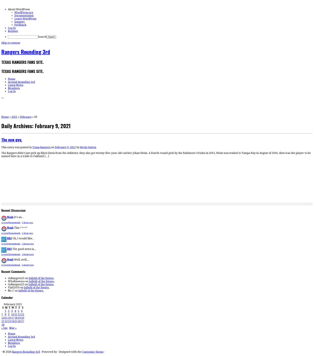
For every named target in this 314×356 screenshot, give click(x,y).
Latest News (15, 85)
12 (19, 314)
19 (19, 317)
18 (16, 317)
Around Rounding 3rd (21, 82)
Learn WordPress (25, 18)
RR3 (9, 238)
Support (19, 21)
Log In (12, 28)
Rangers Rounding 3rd (25, 51)
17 (12, 317)
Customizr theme (93, 351)
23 (9, 321)
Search (42, 36)
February (26, 117)
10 (12, 314)
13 (22, 314)
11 (16, 314)
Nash (10, 217)
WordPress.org (23, 12)
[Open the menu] (2, 97)
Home (11, 78)
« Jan (4, 328)
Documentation (24, 15)
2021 (14, 117)
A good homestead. (10, 222)
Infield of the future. (41, 278)
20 (22, 317)
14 (2, 317)
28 (2, 324)
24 (12, 321)
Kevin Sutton (88, 147)
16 (9, 317)
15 (6, 317)
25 (16, 321)
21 (2, 321)
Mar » (13, 328)
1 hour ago (27, 222)
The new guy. (11, 139)
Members (14, 88)
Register (13, 31)
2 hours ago (28, 244)
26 (19, 321)
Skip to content (10, 42)
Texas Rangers (41, 147)
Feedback (20, 24)
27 (22, 321)
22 (6, 321)
